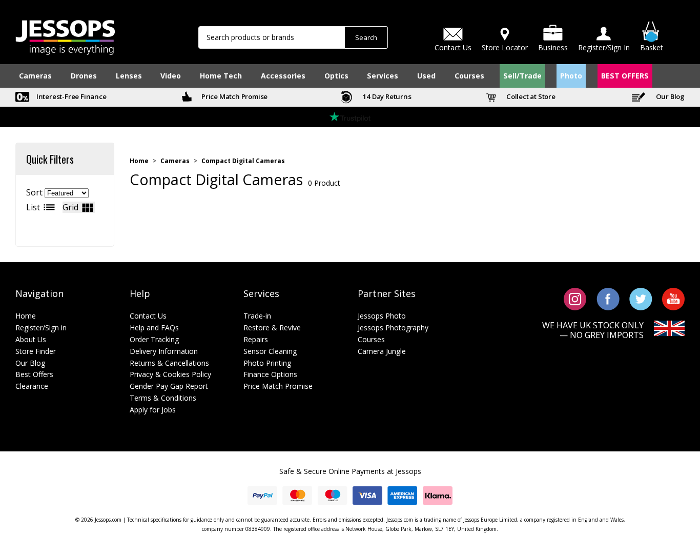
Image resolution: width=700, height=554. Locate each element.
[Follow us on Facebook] (608, 298)
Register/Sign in (41, 327)
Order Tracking (154, 339)
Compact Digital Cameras (243, 161)
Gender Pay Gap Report (169, 386)
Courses (469, 76)
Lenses (129, 76)
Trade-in (257, 316)
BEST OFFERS (625, 76)
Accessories (283, 76)
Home (139, 161)
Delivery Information (164, 351)
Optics (336, 76)
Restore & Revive (272, 327)
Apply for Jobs (153, 409)
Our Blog (669, 96)
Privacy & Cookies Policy (170, 374)
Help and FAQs (154, 327)
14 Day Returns (386, 96)
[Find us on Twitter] (640, 298)
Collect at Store (530, 96)
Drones (84, 76)
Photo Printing (267, 363)
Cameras (35, 76)
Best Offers (34, 374)
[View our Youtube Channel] (673, 298)
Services (382, 76)
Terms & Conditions (163, 398)
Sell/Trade (522, 76)
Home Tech (221, 76)
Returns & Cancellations (169, 363)
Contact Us (148, 316)
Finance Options (270, 374)
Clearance (31, 386)
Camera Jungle (382, 351)
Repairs (255, 339)
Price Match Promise (233, 96)
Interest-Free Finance (71, 96)
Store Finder (35, 351)
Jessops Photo (382, 316)
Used (426, 76)
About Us (30, 339)
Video (170, 76)
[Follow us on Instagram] (575, 298)
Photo (571, 76)
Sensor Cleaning (270, 351)
